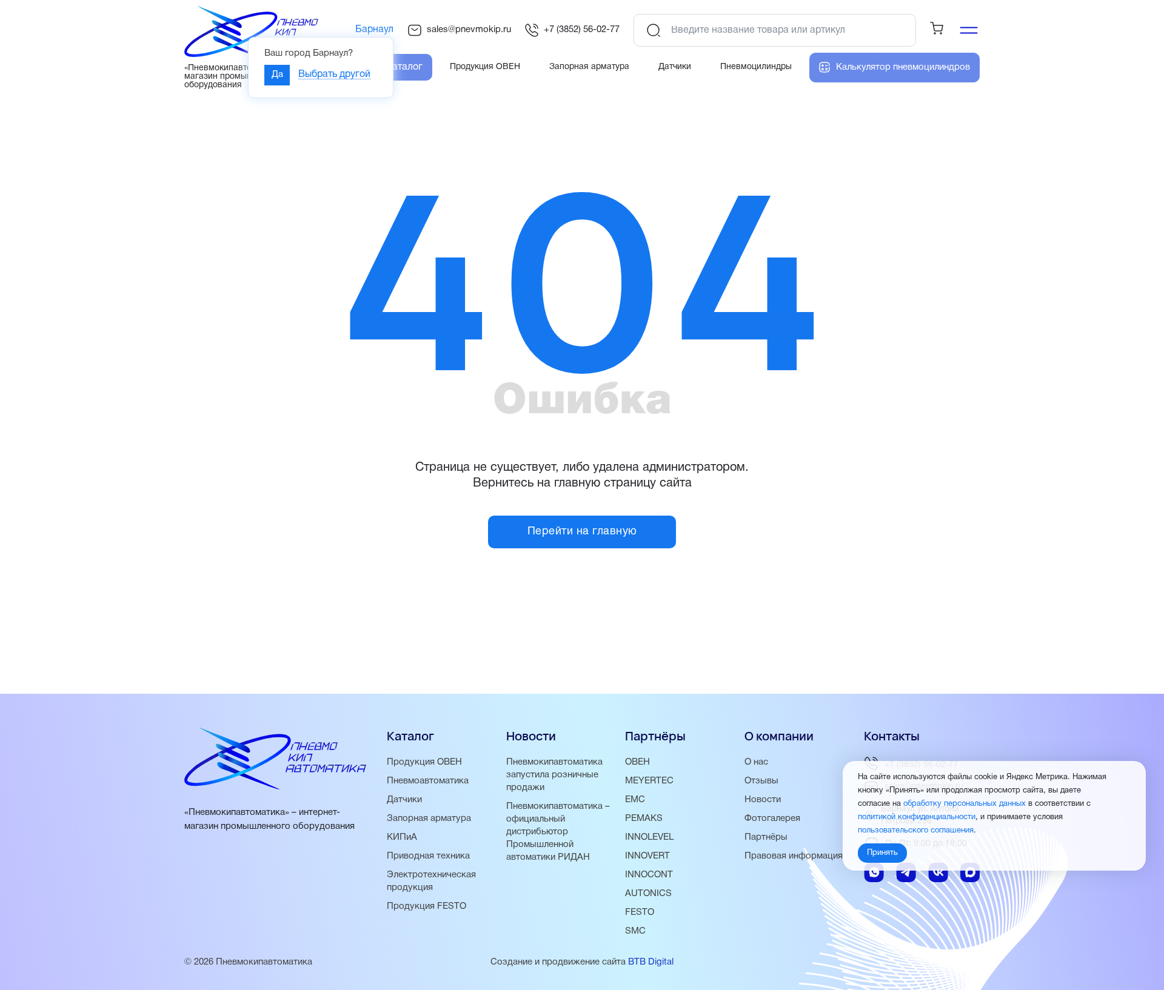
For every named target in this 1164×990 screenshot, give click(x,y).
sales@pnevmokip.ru (469, 29)
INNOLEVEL (649, 837)
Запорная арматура (429, 818)
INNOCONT (649, 875)
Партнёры (766, 837)
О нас (756, 762)
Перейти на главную (582, 532)
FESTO (639, 912)
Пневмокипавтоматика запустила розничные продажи (554, 775)
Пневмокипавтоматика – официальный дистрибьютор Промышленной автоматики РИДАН (558, 832)
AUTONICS (648, 893)
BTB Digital (651, 962)
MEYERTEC (649, 781)
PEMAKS (644, 818)
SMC (635, 931)
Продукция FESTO (426, 906)
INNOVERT (647, 856)
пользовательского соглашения (916, 831)
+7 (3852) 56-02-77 (582, 29)
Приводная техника (428, 856)
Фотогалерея (772, 818)
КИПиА (402, 837)
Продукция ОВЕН (424, 762)
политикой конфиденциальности (916, 818)
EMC (635, 800)
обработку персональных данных (964, 804)
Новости (762, 800)
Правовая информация (793, 856)
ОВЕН (637, 762)
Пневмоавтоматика (428, 781)
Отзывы (761, 781)
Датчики (404, 800)
